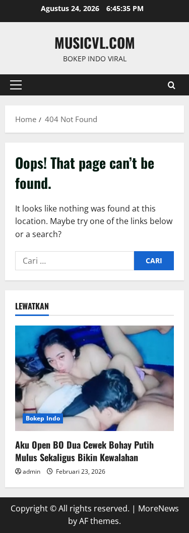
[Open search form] (171, 85)
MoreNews (158, 508)
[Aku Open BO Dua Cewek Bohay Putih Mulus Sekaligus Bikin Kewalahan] (94, 378)
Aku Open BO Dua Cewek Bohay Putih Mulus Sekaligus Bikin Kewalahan (84, 451)
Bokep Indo (43, 418)
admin (31, 471)
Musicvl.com (94, 42)
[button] (16, 84)
